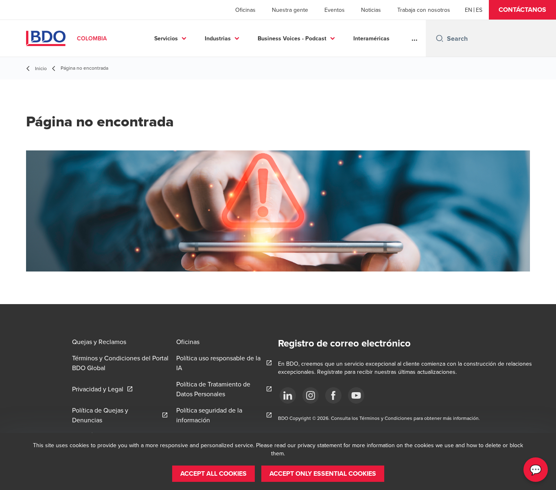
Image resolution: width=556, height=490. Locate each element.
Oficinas (245, 10)
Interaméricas (371, 38)
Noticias (371, 10)
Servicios (166, 38)
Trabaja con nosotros (423, 10)
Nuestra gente (290, 10)
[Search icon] (440, 38)
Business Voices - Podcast (292, 38)
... (415, 38)
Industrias (218, 38)
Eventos (334, 10)
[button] (522, 10)
